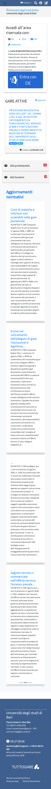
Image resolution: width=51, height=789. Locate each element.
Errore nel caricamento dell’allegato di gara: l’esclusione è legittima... (24, 338)
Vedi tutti (41, 100)
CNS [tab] (35, 39)
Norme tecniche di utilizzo (18, 778)
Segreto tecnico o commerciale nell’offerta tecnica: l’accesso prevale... (23, 578)
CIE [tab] (12, 39)
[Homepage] (22, 9)
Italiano (27, 2)
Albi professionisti (20, 165)
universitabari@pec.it (22, 728)
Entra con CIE (28, 80)
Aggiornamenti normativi (19, 194)
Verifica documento (31, 781)
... (12, 463)
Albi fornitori (17, 177)
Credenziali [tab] (15, 44)
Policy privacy (12, 781)
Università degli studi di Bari (24, 715)
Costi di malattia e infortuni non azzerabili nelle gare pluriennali (24, 215)
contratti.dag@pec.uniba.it (18, 731)
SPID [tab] (23, 39)
